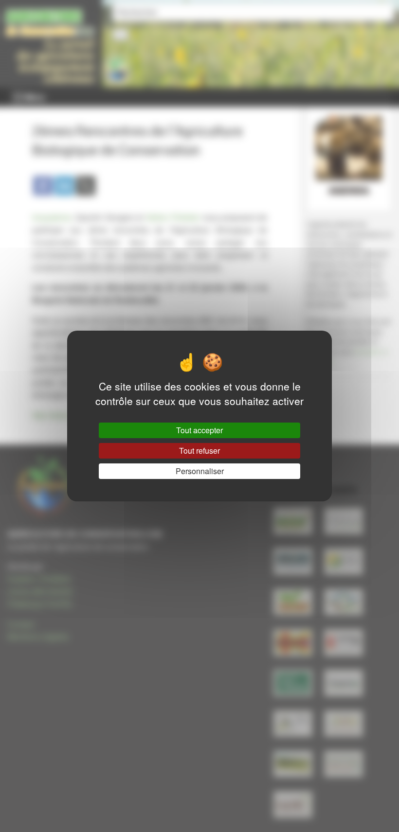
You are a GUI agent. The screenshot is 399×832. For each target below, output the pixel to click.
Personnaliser (200, 471)
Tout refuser (199, 450)
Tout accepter (199, 430)
